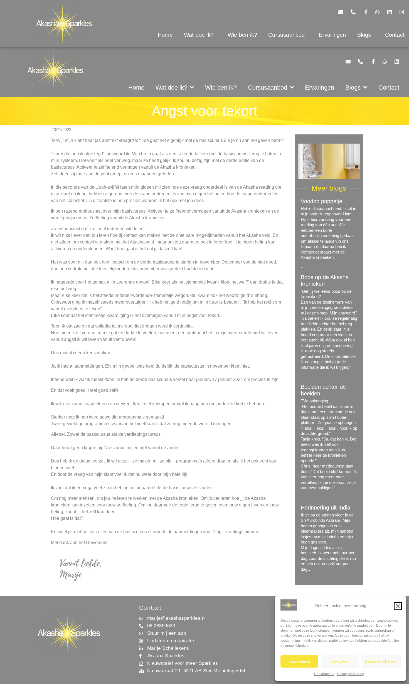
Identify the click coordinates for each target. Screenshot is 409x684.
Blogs (364, 35)
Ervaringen (332, 35)
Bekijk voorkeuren (381, 661)
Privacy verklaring (350, 674)
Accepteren (299, 661)
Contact (388, 87)
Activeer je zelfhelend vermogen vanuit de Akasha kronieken (207, 211)
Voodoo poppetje (321, 201)
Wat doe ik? (199, 35)
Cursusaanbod (286, 35)
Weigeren (340, 661)
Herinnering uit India (325, 508)
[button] (398, 606)
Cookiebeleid (324, 674)
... (302, 267)
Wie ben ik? (242, 35)
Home (165, 35)
